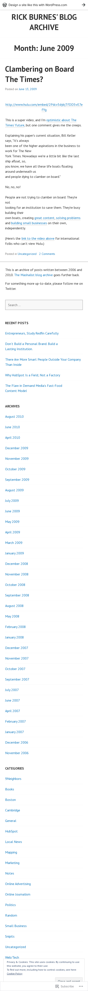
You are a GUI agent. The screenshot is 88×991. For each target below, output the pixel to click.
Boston (10, 799)
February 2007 (15, 721)
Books (9, 789)
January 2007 (14, 732)
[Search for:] (44, 305)
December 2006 (16, 742)
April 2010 (12, 437)
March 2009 (13, 542)
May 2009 (12, 521)
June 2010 (12, 427)
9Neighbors (13, 778)
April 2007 (12, 711)
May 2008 (12, 616)
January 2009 (14, 553)
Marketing (12, 863)
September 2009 (17, 479)
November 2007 (17, 658)
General (10, 821)
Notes (9, 873)
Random (11, 915)
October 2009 (15, 469)
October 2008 (15, 584)
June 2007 (12, 700)
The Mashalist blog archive (33, 275)
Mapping (11, 852)
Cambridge (12, 810)
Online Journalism (17, 894)
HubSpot (11, 831)
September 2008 (17, 595)
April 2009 (12, 532)
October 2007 (15, 669)
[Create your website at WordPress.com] (44, 5)
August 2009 (14, 490)
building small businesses (29, 223)
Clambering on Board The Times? (39, 74)
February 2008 (15, 627)
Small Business (16, 926)
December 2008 (16, 563)
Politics (10, 905)
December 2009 (16, 448)
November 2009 (17, 458)
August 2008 (14, 606)
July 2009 (12, 500)
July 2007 (12, 690)
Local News (13, 842)
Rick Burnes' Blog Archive (44, 22)
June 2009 (12, 511)
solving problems (68, 218)
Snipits (10, 936)
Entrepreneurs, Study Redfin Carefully (32, 333)
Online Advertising (18, 884)
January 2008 (14, 637)
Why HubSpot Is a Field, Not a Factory (32, 375)
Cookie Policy (14, 973)
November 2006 (17, 753)
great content (44, 218)
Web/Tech (12, 957)
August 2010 (14, 416)
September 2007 (17, 679)
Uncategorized (27, 254)
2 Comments (47, 254)
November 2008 (17, 574)
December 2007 (16, 648)
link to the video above (37, 238)
